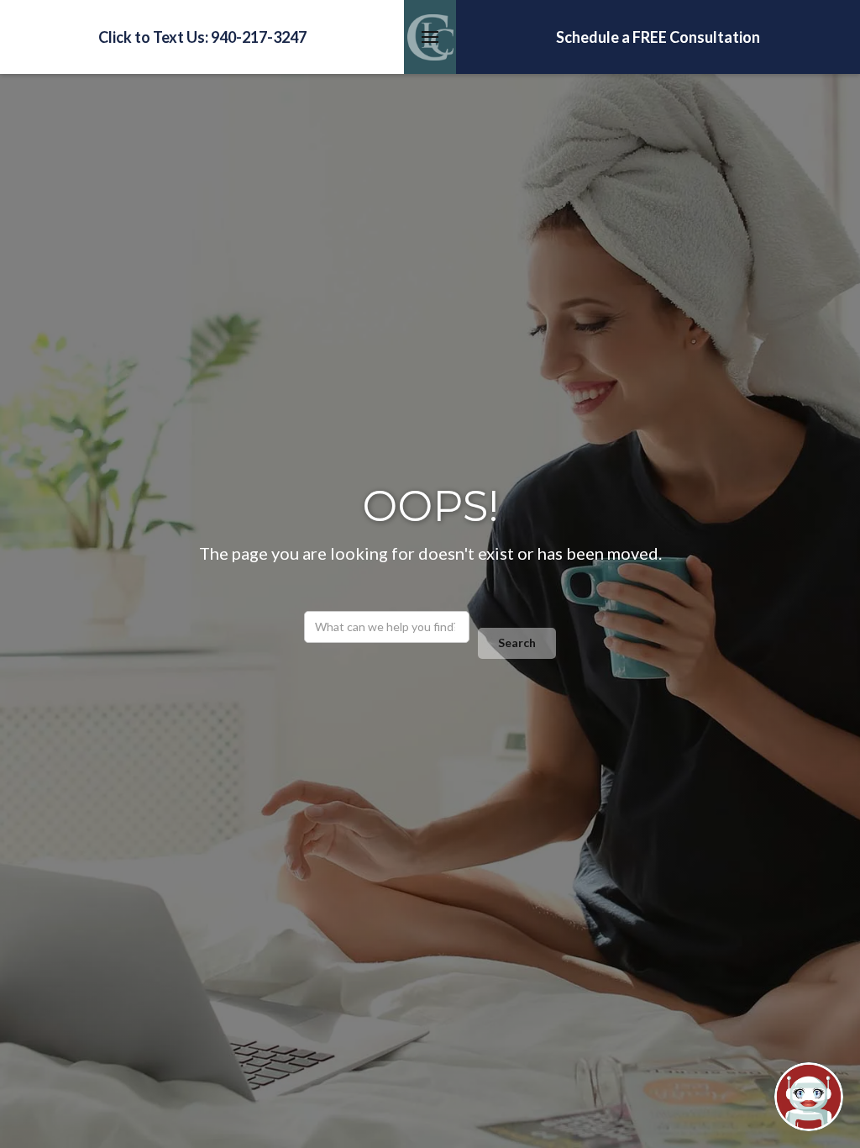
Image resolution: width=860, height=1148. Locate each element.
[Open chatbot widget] (808, 1096)
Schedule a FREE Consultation (658, 37)
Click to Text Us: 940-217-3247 (202, 37)
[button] (430, 37)
